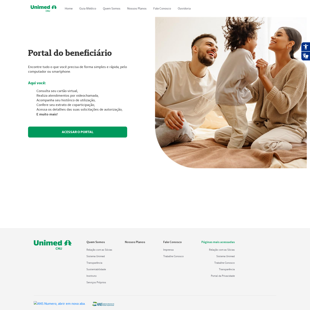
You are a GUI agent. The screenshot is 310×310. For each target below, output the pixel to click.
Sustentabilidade (96, 269)
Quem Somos (111, 8)
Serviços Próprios (96, 282)
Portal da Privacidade (223, 275)
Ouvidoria (184, 8)
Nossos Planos (137, 8)
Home (69, 8)
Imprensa (168, 249)
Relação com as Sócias (99, 249)
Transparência (94, 262)
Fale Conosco (162, 8)
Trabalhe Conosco (173, 256)
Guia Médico (87, 8)
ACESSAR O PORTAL (77, 132)
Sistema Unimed (95, 256)
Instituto (91, 275)
